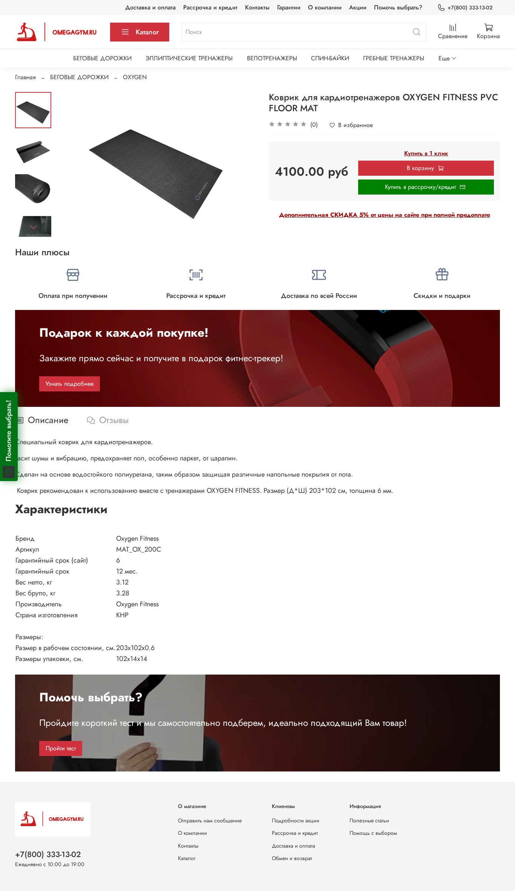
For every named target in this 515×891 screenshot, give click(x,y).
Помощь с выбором (373, 833)
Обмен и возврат (292, 858)
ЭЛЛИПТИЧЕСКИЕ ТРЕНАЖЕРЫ (189, 58)
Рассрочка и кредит (210, 7)
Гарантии (288, 7)
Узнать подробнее (69, 383)
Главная (25, 77)
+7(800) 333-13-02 (470, 7)
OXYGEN (135, 77)
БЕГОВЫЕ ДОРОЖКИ (102, 58)
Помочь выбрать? (398, 7)
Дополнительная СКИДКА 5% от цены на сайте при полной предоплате (384, 214)
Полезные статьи (369, 820)
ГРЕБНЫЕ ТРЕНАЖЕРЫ (393, 58)
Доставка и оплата (150, 7)
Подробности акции (295, 820)
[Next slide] (33, 227)
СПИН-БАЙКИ (330, 58)
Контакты (257, 7)
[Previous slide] (70, 164)
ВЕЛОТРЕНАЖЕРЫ (272, 58)
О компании (325, 7)
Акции (357, 7)
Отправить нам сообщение (210, 820)
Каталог (147, 32)
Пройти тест (61, 748)
